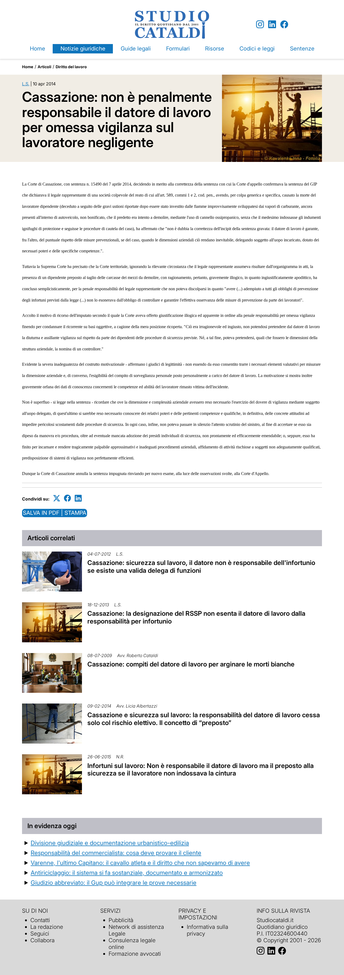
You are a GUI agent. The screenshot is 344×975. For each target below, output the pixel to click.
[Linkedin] (272, 24)
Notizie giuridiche (82, 48)
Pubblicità (121, 920)
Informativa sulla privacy (207, 930)
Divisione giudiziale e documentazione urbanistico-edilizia (110, 842)
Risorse (214, 48)
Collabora (42, 940)
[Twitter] (56, 498)
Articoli (44, 66)
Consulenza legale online (132, 943)
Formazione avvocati (135, 953)
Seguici (39, 933)
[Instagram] (260, 24)
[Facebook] (284, 24)
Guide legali (136, 48)
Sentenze (302, 48)
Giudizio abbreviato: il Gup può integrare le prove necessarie (113, 882)
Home (37, 48)
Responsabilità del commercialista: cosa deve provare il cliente (116, 852)
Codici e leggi (257, 48)
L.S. (25, 83)
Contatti (40, 920)
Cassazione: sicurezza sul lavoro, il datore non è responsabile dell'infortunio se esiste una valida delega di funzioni (201, 566)
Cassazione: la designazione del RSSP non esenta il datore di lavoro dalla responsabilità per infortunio (196, 617)
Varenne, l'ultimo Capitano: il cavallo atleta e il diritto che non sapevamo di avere (140, 862)
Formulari (178, 48)
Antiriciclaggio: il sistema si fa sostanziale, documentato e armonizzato (127, 872)
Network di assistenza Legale (136, 930)
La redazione (46, 926)
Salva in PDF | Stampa (54, 512)
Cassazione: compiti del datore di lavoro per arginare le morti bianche (191, 664)
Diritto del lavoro (71, 66)
